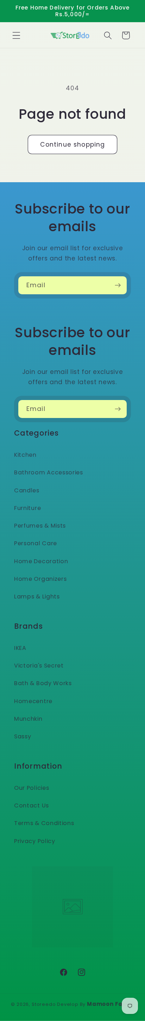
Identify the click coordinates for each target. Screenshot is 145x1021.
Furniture (27, 508)
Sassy (22, 736)
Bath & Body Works (43, 683)
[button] (16, 35)
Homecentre (33, 701)
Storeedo (44, 1004)
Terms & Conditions (44, 823)
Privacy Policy (34, 841)
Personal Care (35, 543)
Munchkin (28, 719)
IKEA (20, 648)
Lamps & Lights (37, 596)
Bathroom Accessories (48, 472)
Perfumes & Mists (40, 526)
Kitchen (25, 455)
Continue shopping (72, 144)
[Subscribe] (118, 285)
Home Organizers (40, 579)
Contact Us (31, 805)
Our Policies (31, 788)
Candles (26, 490)
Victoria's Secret (39, 666)
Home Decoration (41, 561)
